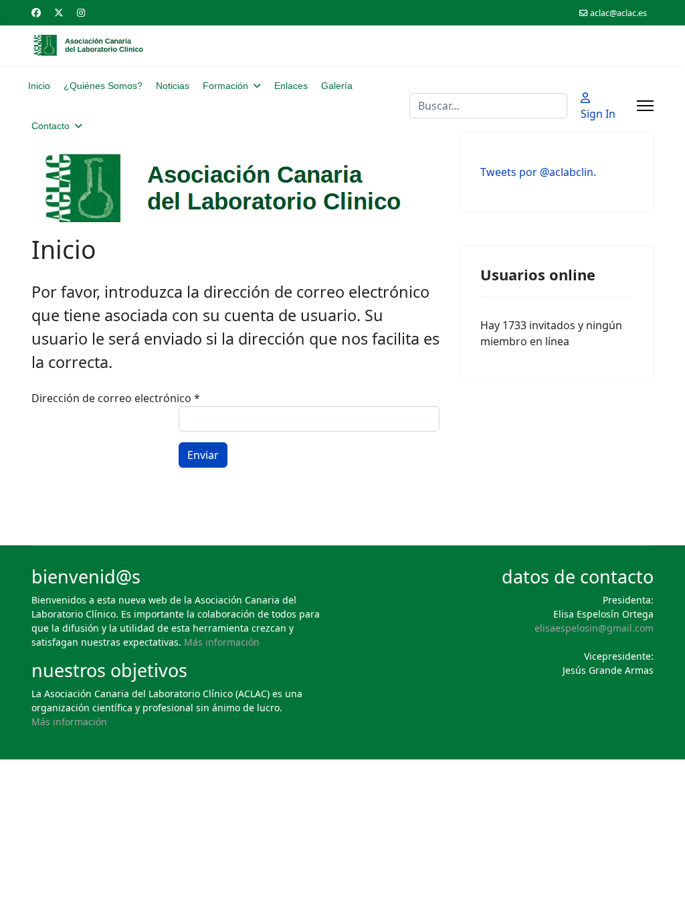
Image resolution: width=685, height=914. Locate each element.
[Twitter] (59, 12)
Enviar (203, 455)
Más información (222, 642)
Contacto (50, 125)
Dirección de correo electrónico (115, 398)
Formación (225, 85)
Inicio (39, 85)
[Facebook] (36, 12)
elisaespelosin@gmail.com (594, 628)
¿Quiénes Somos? (103, 85)
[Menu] (645, 106)
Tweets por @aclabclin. (538, 172)
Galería (337, 85)
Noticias (172, 85)
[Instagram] (81, 12)
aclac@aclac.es (618, 13)
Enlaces (291, 85)
